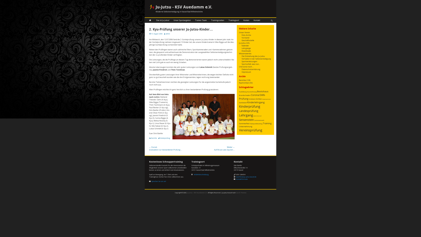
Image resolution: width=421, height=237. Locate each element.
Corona (255, 95)
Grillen (259, 99)
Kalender (245, 45)
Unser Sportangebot (182, 20)
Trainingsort (233, 20)
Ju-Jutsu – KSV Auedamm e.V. (196, 193)
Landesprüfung (248, 111)
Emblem (252, 99)
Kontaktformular (242, 179)
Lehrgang (246, 115)
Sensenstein (246, 120)
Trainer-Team (201, 20)
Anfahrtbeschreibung (201, 174)
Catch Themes (241, 193)
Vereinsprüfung (250, 130)
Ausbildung (243, 92)
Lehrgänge (246, 48)
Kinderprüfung (165, 138)
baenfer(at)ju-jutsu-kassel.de (246, 177)
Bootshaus (262, 91)
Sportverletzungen (249, 61)
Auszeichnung (252, 92)
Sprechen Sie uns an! (158, 181)
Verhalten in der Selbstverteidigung (256, 59)
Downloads (246, 51)
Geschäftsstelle (248, 40)
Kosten (246, 20)
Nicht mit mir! (257, 116)
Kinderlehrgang (256, 102)
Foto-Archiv (246, 35)
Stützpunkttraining (256, 124)
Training (267, 123)
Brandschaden (245, 95)
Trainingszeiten (217, 20)
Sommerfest (244, 123)
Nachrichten (244, 83)
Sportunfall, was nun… (251, 64)
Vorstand (245, 38)
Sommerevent (259, 120)
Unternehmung (245, 126)
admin (168, 34)
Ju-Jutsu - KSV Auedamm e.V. (184, 7)
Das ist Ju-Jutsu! (162, 20)
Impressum (246, 72)
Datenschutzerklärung (251, 69)
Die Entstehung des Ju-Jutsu (253, 56)
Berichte (154, 138)
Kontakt (257, 20)
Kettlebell (243, 102)
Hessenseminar (266, 99)
